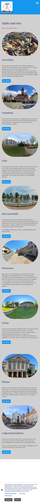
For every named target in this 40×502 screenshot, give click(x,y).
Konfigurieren (8, 495)
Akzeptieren (8, 499)
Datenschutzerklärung (10, 493)
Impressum (22, 493)
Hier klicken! (6, 81)
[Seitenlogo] (7, 7)
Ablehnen (17, 499)
